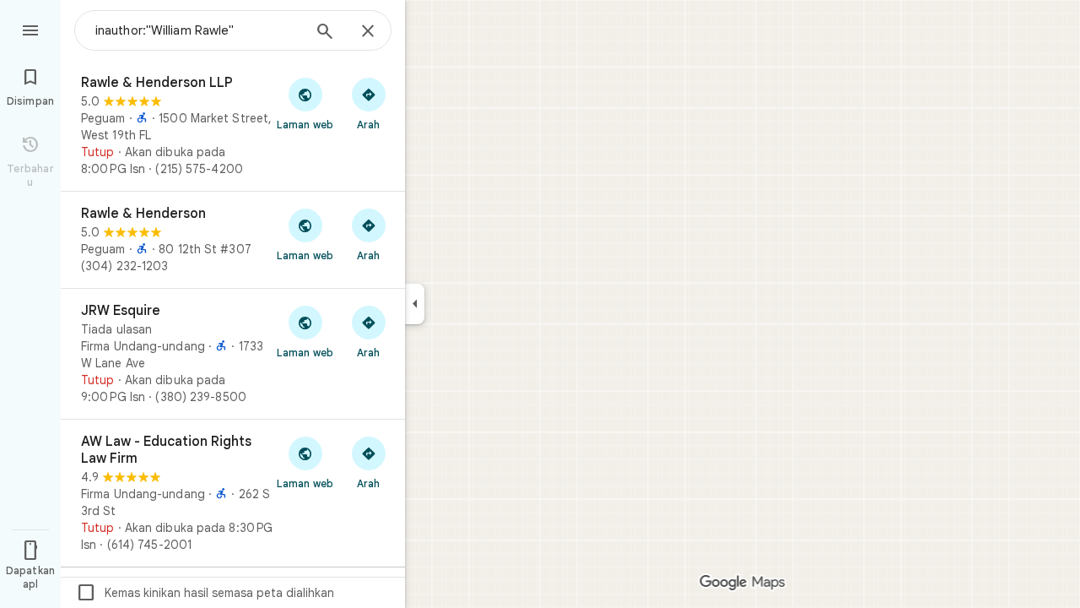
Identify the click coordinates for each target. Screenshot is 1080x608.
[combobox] (198, 30)
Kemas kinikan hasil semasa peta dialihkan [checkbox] (205, 593)
